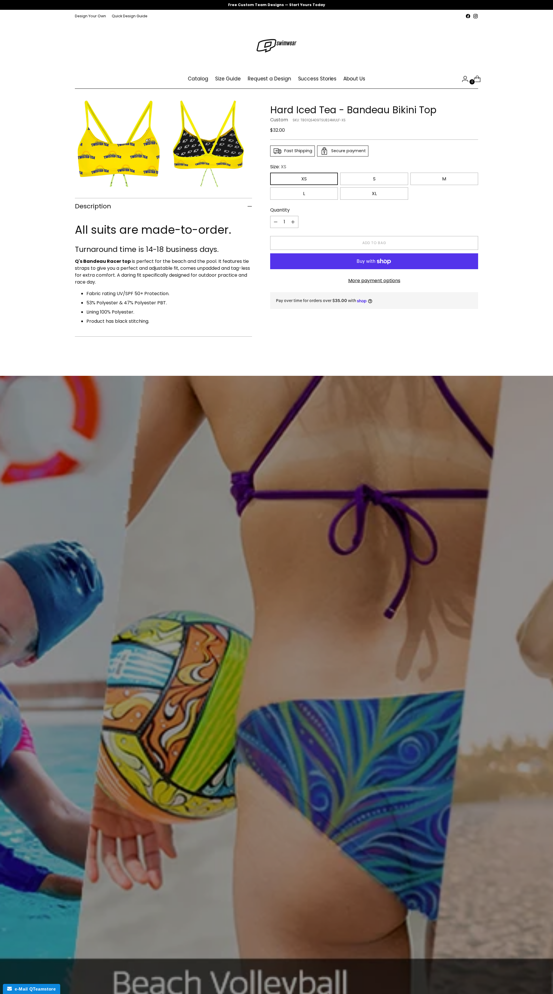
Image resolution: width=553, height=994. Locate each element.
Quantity (280, 210)
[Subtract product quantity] (275, 222)
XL (374, 193)
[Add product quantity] (293, 222)
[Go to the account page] (463, 79)
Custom (279, 119)
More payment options (374, 280)
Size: (278, 166)
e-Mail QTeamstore (34, 989)
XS (304, 179)
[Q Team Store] (276, 44)
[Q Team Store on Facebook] (468, 16)
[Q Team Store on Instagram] (475, 16)
